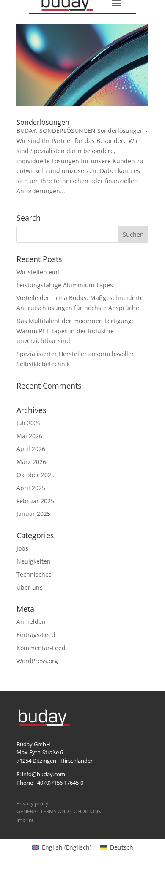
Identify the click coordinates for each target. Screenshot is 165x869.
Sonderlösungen (42, 122)
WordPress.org (37, 661)
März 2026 (31, 462)
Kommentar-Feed (41, 648)
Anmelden (31, 622)
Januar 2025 (33, 514)
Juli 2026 (28, 423)
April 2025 (30, 488)
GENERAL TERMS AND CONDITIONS (58, 811)
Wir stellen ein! (37, 272)
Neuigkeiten (33, 561)
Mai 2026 (29, 436)
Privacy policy (32, 803)
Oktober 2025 (35, 475)
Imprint (24, 819)
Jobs (22, 548)
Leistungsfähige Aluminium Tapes (64, 285)
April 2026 (30, 449)
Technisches (34, 574)
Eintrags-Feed (35, 635)
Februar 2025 (35, 501)
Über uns (29, 587)
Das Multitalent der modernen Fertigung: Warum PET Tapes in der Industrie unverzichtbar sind (74, 331)
